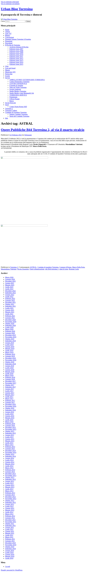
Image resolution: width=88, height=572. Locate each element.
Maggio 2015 (9, 441)
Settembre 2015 (10, 433)
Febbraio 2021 (10, 316)
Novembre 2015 (10, 429)
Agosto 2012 (9, 504)
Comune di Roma (65, 267)
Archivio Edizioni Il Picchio (18, 47)
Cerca (3, 21)
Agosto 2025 (9, 283)
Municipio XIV (10, 72)
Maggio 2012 (9, 510)
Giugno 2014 (9, 462)
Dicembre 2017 (10, 381)
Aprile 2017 (9, 397)
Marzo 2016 (9, 422)
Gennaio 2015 (10, 448)
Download (8, 43)
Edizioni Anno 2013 (16, 60)
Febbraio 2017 (10, 400)
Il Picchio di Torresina (12, 45)
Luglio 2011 (9, 529)
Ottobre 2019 (9, 339)
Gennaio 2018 (10, 379)
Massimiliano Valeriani (8, 269)
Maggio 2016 (9, 418)
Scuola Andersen (15, 89)
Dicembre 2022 (10, 291)
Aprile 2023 (9, 289)
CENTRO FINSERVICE (18, 83)
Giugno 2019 (9, 347)
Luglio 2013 (9, 483)
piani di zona (63, 269)
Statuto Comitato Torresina (18, 114)
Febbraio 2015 (10, 447)
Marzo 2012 (9, 514)
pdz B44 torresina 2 (51, 269)
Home (7, 30)
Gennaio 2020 (10, 333)
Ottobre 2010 (9, 547)
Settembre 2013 (10, 479)
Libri (6, 66)
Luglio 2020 (9, 327)
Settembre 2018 (10, 364)
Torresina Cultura (11, 110)
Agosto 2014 (9, 458)
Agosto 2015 (9, 435)
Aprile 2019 (9, 350)
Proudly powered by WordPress (11, 570)
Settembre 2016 (10, 410)
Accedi (7, 566)
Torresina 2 (9, 108)
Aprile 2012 (9, 512)
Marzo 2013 (9, 491)
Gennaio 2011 (10, 541)
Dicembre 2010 (10, 543)
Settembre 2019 (10, 341)
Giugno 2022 (9, 295)
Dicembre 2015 (10, 427)
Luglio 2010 (9, 552)
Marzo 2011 (9, 537)
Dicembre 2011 (10, 520)
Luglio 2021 (9, 308)
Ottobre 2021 (9, 304)
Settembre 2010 (10, 549)
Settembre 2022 (10, 293)
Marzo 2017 (9, 398)
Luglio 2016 (9, 414)
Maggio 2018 (9, 372)
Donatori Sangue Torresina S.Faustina (18, 39)
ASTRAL (33, 267)
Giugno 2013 (9, 485)
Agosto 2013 (9, 481)
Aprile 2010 (9, 558)
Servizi (7, 78)
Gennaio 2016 (10, 425)
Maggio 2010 (9, 556)
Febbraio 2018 (10, 377)
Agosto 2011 (9, 527)
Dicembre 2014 (10, 450)
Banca (11, 101)
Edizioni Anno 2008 (16, 51)
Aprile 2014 (9, 466)
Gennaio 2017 (10, 402)
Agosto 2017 (9, 389)
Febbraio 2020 (10, 331)
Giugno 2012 (9, 508)
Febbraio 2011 (10, 539)
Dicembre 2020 (10, 320)
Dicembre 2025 (10, 281)
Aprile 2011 (9, 535)
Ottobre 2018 (9, 362)
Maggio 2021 (9, 312)
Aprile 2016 (9, 420)
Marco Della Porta (78, 267)
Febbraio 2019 (10, 354)
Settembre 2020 (10, 325)
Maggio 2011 (9, 533)
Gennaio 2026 (10, 279)
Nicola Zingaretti (23, 269)
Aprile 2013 (9, 489)
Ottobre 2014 (9, 454)
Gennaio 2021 (10, 318)
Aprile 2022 (9, 296)
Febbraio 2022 (10, 298)
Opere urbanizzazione (37, 269)
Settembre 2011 (10, 525)
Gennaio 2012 (10, 518)
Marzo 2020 (9, 329)
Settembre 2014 (10, 456)
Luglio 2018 (9, 368)
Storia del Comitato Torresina (19, 116)
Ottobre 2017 (9, 385)
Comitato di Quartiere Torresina (16, 112)
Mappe (7, 70)
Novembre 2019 (10, 337)
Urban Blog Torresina (17, 9)
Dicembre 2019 (10, 335)
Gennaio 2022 (10, 300)
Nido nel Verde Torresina (18, 87)
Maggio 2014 (9, 464)
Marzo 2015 (9, 445)
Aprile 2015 (9, 443)
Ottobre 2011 (9, 524)
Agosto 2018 (9, 366)
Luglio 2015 (9, 437)
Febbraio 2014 (10, 470)
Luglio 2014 (9, 460)
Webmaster (28, 135)
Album (7, 31)
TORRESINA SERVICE (18, 95)
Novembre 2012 (10, 499)
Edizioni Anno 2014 (16, 62)
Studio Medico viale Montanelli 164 (21, 93)
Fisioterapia (13, 97)
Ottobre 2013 (9, 477)
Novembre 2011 (10, 522)
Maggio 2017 (9, 395)
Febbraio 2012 (10, 516)
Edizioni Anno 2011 (16, 57)
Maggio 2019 (9, 348)
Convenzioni (9, 37)
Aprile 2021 (9, 314)
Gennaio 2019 (10, 356)
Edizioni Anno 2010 (16, 55)
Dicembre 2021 (10, 302)
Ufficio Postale (14, 99)
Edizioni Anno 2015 (16, 64)
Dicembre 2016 (10, 404)
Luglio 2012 (9, 506)
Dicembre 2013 (10, 474)
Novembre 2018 (10, 360)
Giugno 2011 (9, 531)
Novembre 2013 (10, 475)
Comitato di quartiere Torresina (47, 267)
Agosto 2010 (9, 550)
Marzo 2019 (9, 352)
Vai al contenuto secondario (10, 4)
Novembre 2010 (10, 545)
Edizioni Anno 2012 (16, 58)
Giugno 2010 (9, 554)
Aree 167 (8, 33)
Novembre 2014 (10, 452)
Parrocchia (8, 74)
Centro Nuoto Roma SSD (18, 107)
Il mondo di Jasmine (16, 85)
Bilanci (7, 35)
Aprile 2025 (9, 287)
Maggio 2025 (9, 285)
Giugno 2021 (9, 310)
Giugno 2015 (9, 439)
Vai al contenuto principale (10, 2)
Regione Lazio (74, 269)
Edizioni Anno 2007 (16, 49)
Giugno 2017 (9, 393)
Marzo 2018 (9, 375)
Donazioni (8, 41)
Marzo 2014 (9, 468)
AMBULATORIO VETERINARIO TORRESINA (27, 80)
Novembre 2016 (10, 406)
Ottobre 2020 (9, 323)
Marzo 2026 (9, 277)
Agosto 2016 (9, 412)
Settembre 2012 (10, 502)
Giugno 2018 (9, 370)
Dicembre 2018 (10, 358)
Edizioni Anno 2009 (16, 53)
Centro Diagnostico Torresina (19, 82)
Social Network (10, 103)
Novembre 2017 (10, 383)
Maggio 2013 (9, 487)
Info (6, 118)
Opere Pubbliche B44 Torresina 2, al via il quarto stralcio (42, 130)
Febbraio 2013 (10, 493)
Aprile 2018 (9, 373)
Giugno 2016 (9, 416)
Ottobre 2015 (9, 431)
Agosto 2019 (9, 343)
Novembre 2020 (10, 322)
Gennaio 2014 (10, 472)
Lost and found (10, 68)
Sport (7, 105)
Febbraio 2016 (10, 423)
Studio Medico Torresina (17, 91)
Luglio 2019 (9, 345)
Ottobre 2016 (9, 408)
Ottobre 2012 (9, 500)
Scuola (7, 76)
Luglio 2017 (9, 391)
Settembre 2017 (10, 387)
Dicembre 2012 (10, 497)
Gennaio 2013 (10, 495)
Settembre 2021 (10, 306)
